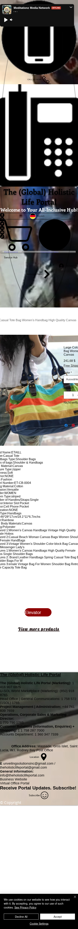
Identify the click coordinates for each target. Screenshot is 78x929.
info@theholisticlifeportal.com (22, 787)
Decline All (21, 916)
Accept (58, 916)
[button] (71, 7)
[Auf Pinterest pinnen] (73, 437)
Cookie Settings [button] (39, 923)
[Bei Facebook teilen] (66, 437)
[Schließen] (72, 899)
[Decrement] (66, 406)
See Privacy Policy (25, 907)
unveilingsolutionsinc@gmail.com (28, 775)
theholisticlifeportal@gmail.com (23, 779)
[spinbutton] (72, 406)
